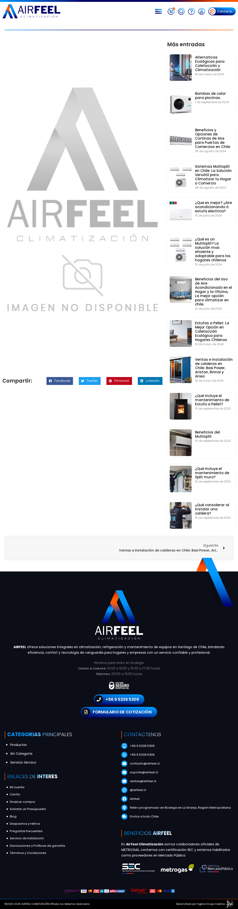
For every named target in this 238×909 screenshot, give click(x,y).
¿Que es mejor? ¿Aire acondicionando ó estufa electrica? (213, 206)
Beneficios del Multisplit (207, 434)
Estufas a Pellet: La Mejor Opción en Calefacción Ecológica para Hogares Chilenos (212, 331)
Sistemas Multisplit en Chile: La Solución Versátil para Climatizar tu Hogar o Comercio (213, 175)
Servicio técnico (23, 762)
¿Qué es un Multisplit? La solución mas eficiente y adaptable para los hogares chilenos (213, 250)
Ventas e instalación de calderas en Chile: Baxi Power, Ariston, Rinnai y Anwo (214, 368)
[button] (160, 11)
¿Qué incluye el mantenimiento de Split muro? (212, 472)
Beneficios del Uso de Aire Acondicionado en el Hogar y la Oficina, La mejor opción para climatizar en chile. (213, 292)
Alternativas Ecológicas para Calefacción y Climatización (210, 63)
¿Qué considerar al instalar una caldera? (212, 509)
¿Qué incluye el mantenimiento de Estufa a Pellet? (212, 400)
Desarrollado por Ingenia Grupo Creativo (200, 904)
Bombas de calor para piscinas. (210, 95)
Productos (18, 744)
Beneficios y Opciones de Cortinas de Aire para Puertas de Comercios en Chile (212, 138)
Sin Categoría (21, 753)
